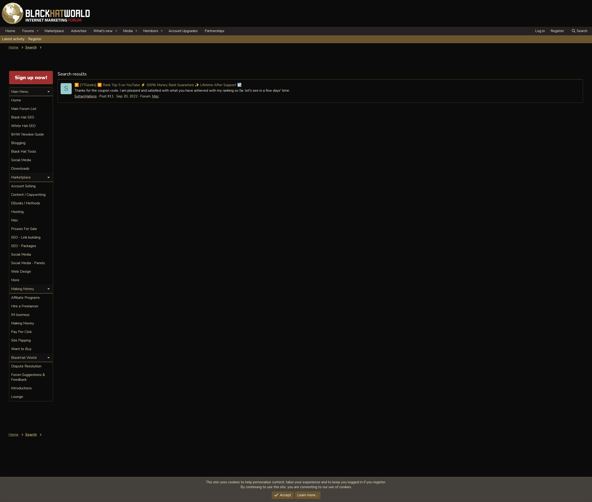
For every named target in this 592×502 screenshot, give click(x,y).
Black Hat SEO (22, 117)
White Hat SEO (23, 126)
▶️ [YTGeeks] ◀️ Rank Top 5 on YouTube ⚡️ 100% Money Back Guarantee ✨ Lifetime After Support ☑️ (158, 84)
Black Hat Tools (23, 151)
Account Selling (23, 186)
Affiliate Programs (25, 297)
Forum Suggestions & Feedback (28, 377)
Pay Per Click (21, 332)
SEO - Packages (23, 246)
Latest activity (13, 39)
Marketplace (54, 31)
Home (10, 31)
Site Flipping (21, 340)
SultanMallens (85, 96)
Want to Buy (21, 349)
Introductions (21, 388)
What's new (103, 31)
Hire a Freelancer (24, 306)
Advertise (78, 31)
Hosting (17, 211)
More (15, 280)
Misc (155, 96)
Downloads (20, 168)
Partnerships (214, 31)
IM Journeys (20, 314)
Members (150, 31)
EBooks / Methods (25, 203)
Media (128, 31)
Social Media (21, 160)
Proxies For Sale (24, 229)
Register (35, 39)
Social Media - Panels (28, 263)
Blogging (18, 143)
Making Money (22, 323)
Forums (28, 31)
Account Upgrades (183, 31)
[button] (37, 31)
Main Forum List (23, 108)
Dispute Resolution (26, 366)
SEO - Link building (25, 237)
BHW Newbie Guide (27, 134)
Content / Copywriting (28, 194)
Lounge (17, 396)
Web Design (21, 271)
